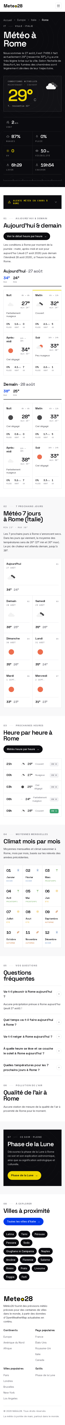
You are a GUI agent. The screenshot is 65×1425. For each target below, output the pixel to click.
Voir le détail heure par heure (27, 236)
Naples (45, 1251)
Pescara (11, 1242)
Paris (6, 1375)
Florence (28, 1259)
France (39, 1336)
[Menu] (58, 6)
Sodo (26, 1242)
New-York (9, 1392)
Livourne (39, 1268)
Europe (21, 19)
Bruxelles (8, 1386)
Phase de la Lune (24, 1175)
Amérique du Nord (13, 1342)
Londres (8, 1381)
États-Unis (41, 1342)
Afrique (7, 1348)
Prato (24, 1268)
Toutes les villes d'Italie (23, 1221)
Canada (39, 1359)
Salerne (45, 1259)
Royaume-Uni (43, 1348)
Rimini (10, 1268)
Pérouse (40, 1234)
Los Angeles (10, 1398)
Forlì (24, 1276)
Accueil (7, 20)
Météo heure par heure (23, 749)
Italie (33, 19)
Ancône (10, 1259)
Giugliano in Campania (20, 1251)
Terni (24, 1234)
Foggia (10, 1276)
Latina (10, 1234)
